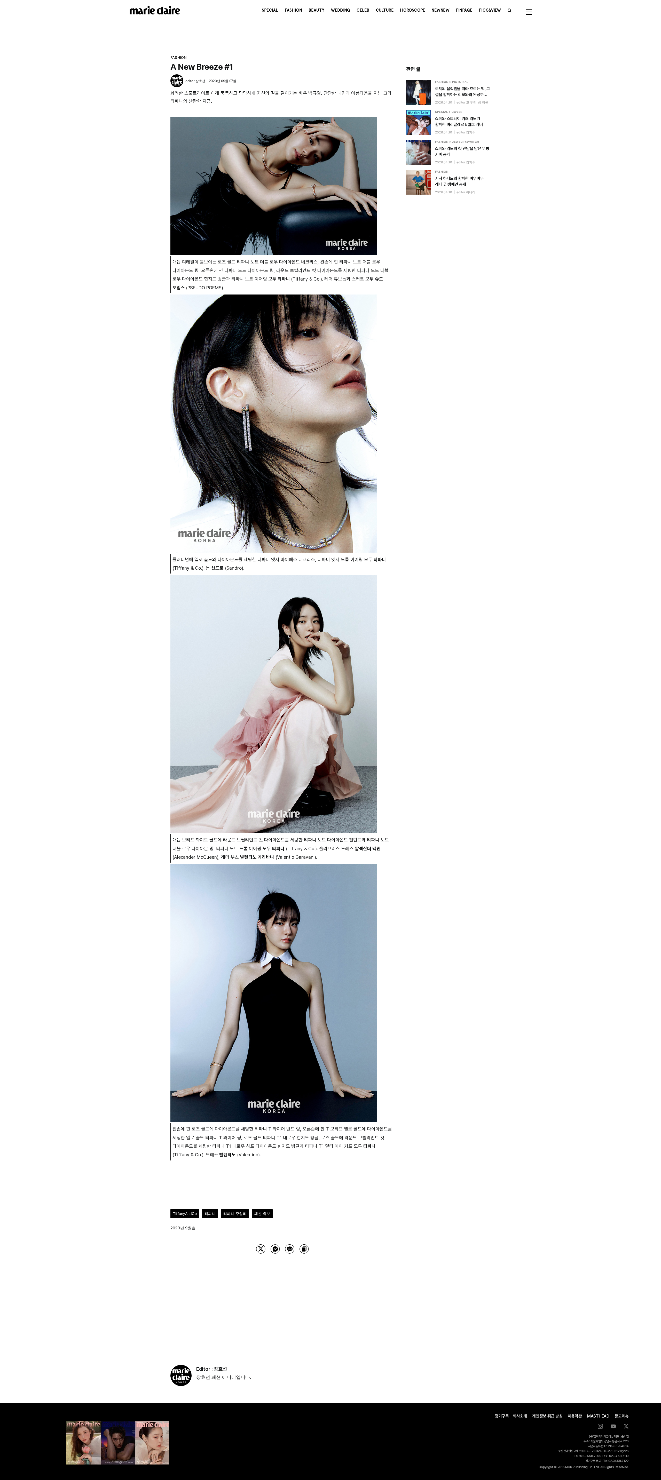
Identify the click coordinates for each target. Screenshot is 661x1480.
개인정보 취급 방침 (547, 1416)
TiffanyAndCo (185, 1213)
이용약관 (575, 1416)
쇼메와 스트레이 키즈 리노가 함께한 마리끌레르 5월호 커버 (459, 121)
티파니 (210, 1213)
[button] (510, 10)
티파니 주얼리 (235, 1213)
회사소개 (520, 1416)
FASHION (178, 57)
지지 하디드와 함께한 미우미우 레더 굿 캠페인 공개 (459, 181)
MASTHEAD (598, 1416)
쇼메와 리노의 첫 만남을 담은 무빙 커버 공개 (462, 151)
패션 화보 (262, 1213)
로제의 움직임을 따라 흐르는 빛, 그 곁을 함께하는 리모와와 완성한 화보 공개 (462, 92)
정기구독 (502, 1416)
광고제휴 (622, 1416)
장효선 (200, 81)
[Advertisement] (282, 1303)
